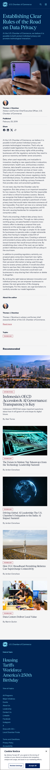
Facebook (6, 719)
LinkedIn (6, 715)
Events (5, 702)
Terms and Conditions (11, 739)
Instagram (7, 722)
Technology (8, 336)
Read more (7, 324)
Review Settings (16, 766)
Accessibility (7, 746)
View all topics (8, 688)
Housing (10, 660)
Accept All (33, 766)
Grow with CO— (9, 729)
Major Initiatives (9, 699)
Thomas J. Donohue (11, 108)
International (8, 392)
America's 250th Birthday (17, 677)
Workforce (12, 670)
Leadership (7, 709)
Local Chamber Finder (11, 732)
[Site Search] (40, 4)
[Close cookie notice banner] (46, 751)
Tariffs (8, 665)
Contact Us (7, 712)
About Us (6, 705)
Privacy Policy (8, 743)
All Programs (8, 695)
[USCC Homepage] (25, 644)
